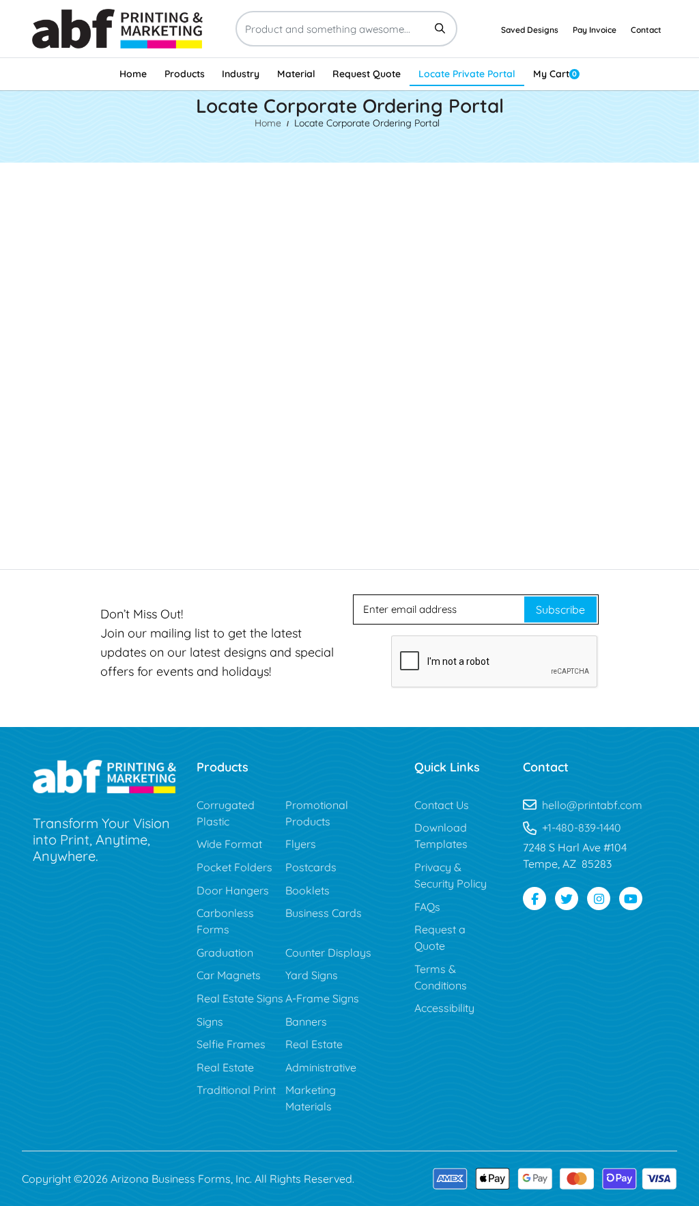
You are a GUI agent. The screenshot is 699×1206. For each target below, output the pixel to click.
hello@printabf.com (592, 805)
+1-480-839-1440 (581, 827)
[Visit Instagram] (598, 898)
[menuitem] (133, 74)
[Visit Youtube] (630, 898)
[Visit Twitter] (566, 898)
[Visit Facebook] (534, 898)
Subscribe (560, 609)
